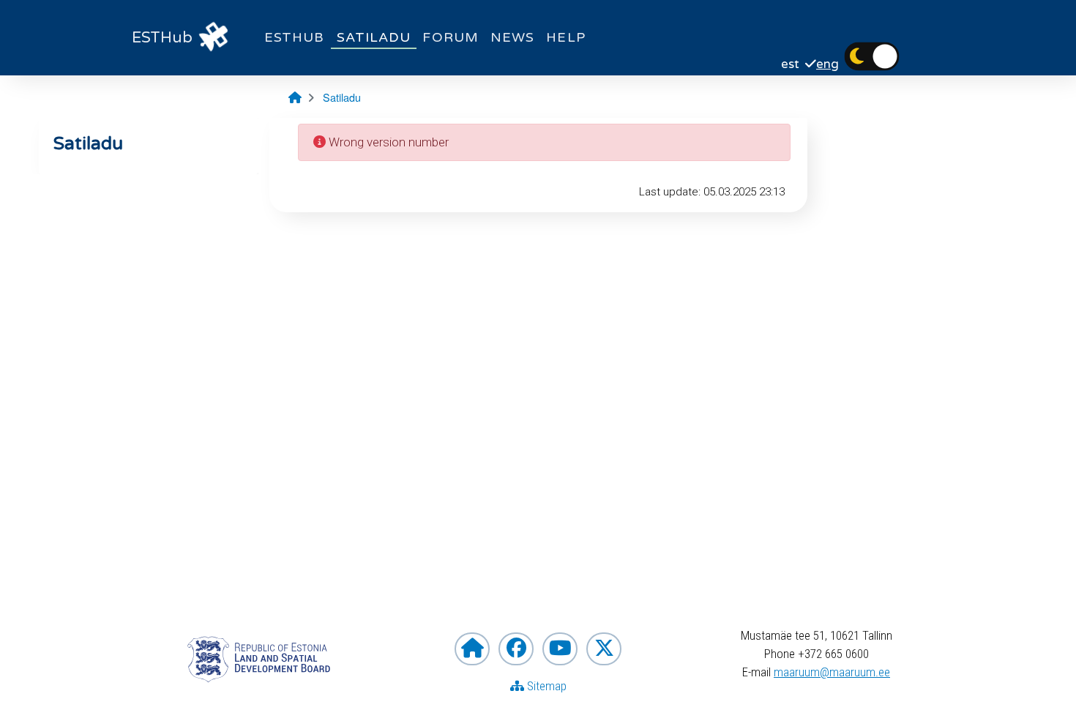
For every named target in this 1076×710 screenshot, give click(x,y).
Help (565, 37)
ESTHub (294, 37)
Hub (162, 38)
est (790, 64)
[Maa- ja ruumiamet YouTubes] (560, 648)
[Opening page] (295, 97)
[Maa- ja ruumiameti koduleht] (472, 648)
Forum (450, 37)
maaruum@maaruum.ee (832, 672)
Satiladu (374, 37)
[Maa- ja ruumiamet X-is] (603, 648)
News (512, 37)
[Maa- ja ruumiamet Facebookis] (516, 648)
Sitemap (545, 686)
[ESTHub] (214, 38)
